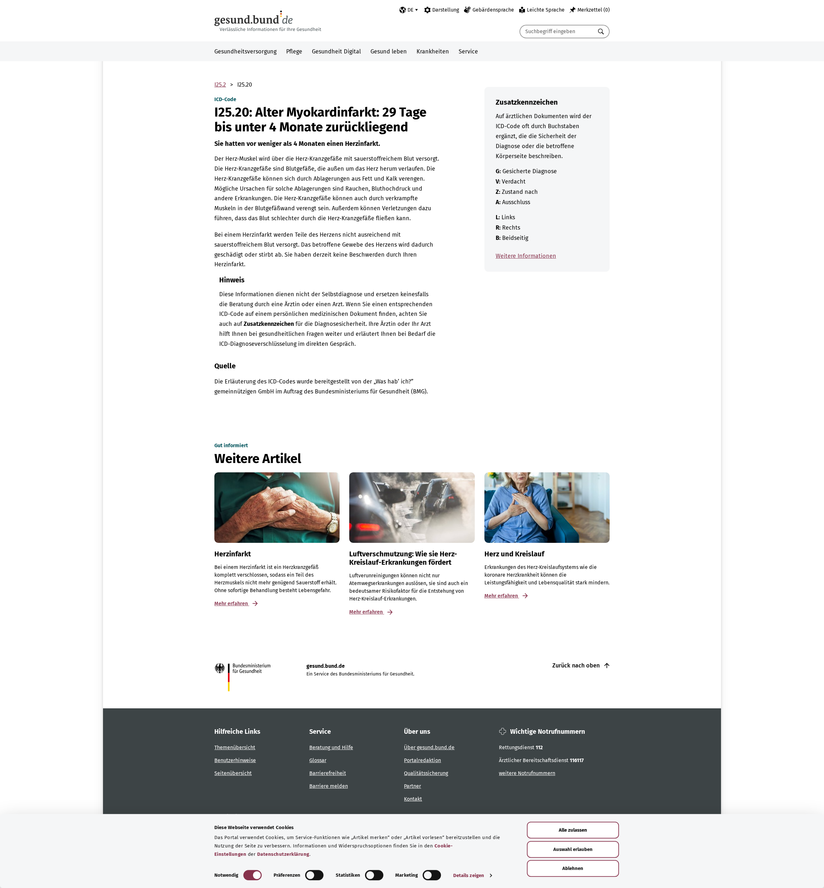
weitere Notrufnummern (527, 773)
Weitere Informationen (526, 256)
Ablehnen (572, 868)
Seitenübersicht (233, 773)
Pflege (294, 51)
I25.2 (220, 84)
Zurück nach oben (576, 665)
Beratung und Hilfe (331, 747)
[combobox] (557, 31)
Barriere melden (328, 786)
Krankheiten (433, 51)
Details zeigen (468, 875)
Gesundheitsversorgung (245, 51)
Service (468, 51)
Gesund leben (388, 51)
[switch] (314, 875)
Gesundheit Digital (336, 51)
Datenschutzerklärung (283, 854)
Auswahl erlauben (573, 849)
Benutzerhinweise (235, 760)
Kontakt (413, 799)
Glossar (317, 760)
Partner (412, 786)
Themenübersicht (234, 747)
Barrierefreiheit (327, 773)
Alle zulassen (573, 830)
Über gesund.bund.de (429, 747)
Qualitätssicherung (426, 773)
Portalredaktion (422, 760)
